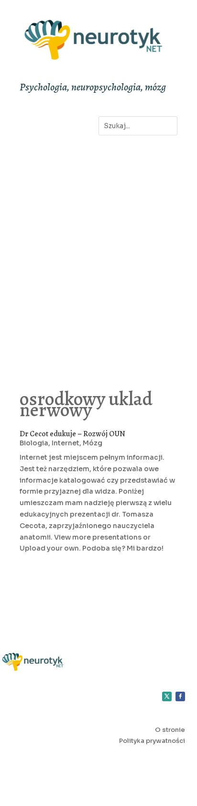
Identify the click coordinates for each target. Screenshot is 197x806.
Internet (65, 443)
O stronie (170, 730)
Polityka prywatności (152, 741)
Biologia (34, 443)
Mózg (92, 443)
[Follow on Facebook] (180, 696)
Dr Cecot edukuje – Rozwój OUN (72, 434)
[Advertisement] (98, 251)
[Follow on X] (167, 696)
